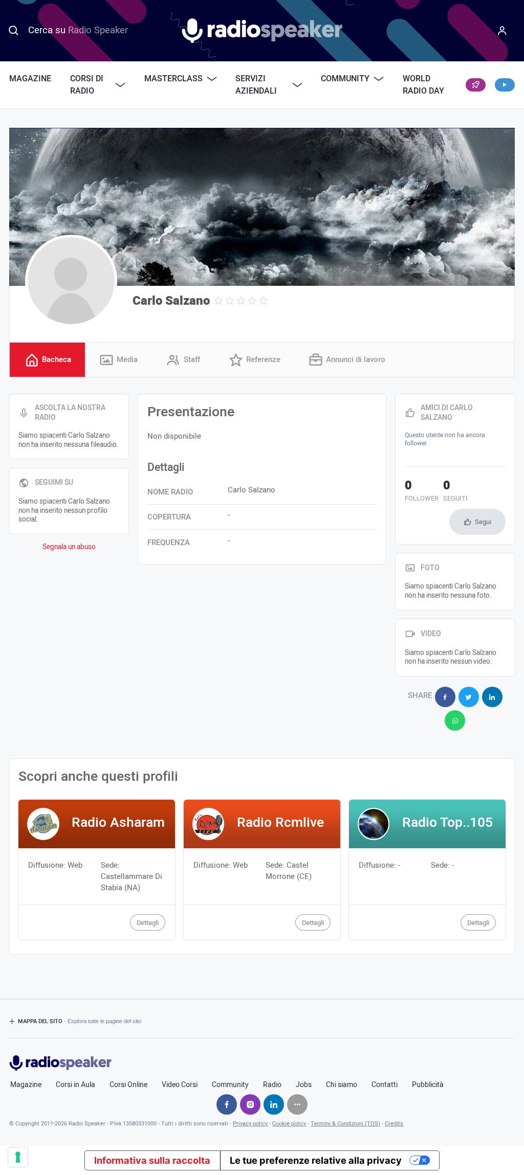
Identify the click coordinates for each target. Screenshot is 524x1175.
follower (422, 492)
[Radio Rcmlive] (262, 870)
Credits (394, 1123)
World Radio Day (423, 85)
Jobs (304, 1085)
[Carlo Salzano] (71, 281)
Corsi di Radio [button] (86, 85)
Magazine (30, 79)
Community (230, 1085)
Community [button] (345, 79)
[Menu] (502, 30)
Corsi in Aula (75, 1085)
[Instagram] (250, 1104)
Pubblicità (428, 1085)
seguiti (455, 492)
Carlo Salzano (171, 301)
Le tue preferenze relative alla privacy (316, 1160)
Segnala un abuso (69, 547)
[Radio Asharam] (96, 870)
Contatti (385, 1085)
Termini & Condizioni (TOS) (345, 1123)
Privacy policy (250, 1123)
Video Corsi (180, 1085)
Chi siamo (341, 1085)
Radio (272, 1085)
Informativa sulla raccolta (152, 1160)
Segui (483, 522)
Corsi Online (128, 1085)
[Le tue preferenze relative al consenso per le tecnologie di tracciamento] (18, 1157)
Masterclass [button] (173, 79)
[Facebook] (226, 1104)
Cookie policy (289, 1123)
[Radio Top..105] (427, 870)
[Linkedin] (274, 1104)
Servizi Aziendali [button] (256, 85)
